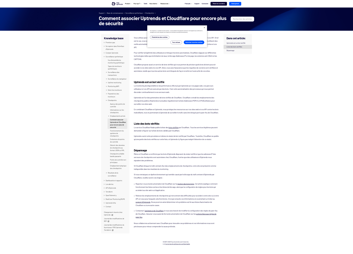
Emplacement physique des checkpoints (118, 167)
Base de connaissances (115, 13)
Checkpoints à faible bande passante (117, 155)
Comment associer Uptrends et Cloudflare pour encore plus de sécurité (118, 123)
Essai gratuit (235, 3)
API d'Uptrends (111, 188)
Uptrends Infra (111, 203)
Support (102, 13)
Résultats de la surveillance (113, 174)
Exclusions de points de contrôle (117, 141)
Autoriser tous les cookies (194, 42)
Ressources (164, 3)
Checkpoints (149, 13)
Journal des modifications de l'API (114, 220)
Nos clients (153, 3)
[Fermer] (204, 28)
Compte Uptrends (112, 53)
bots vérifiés (173, 128)
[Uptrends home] (117, 3)
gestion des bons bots (185, 184)
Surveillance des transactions (113, 74)
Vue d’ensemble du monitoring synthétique (116, 61)
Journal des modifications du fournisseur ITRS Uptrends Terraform (114, 227)
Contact (108, 207)
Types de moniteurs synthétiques (115, 68)
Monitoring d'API (113, 86)
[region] (177, 36)
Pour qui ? (137, 3)
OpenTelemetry (111, 195)
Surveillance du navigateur (117, 79)
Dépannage (230, 50)
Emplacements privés (117, 116)
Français (187, 3)
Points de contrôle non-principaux (118, 161)
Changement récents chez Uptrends (113, 214)
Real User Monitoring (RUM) (115, 199)
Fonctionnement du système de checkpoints (117, 133)
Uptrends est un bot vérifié (236, 43)
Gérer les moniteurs (115, 90)
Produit (127, 3)
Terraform (109, 192)
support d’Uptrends (143, 202)
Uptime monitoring (114, 83)
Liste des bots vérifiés (234, 47)
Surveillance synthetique (134, 13)
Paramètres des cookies (159, 37)
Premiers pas (110, 42)
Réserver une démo (219, 3)
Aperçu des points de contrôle (117, 105)
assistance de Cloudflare (154, 211)
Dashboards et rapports (114, 180)
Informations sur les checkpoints (117, 111)
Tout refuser (176, 42)
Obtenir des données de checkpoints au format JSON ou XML (117, 148)
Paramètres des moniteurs (113, 95)
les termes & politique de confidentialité (177, 244)
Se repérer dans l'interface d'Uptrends (115, 48)
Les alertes (109, 184)
